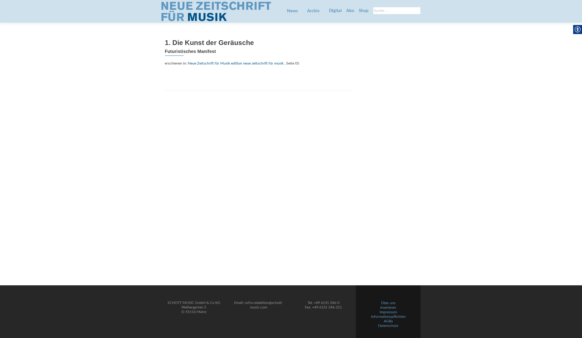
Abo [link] (350, 11)
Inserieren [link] (388, 307)
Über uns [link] (388, 303)
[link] (216, 11)
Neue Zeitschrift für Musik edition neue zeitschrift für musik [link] (235, 63)
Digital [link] (335, 11)
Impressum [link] (388, 312)
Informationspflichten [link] (388, 316)
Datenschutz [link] (388, 326)
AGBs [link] (388, 321)
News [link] (292, 11)
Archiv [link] (313, 11)
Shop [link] (364, 11)
